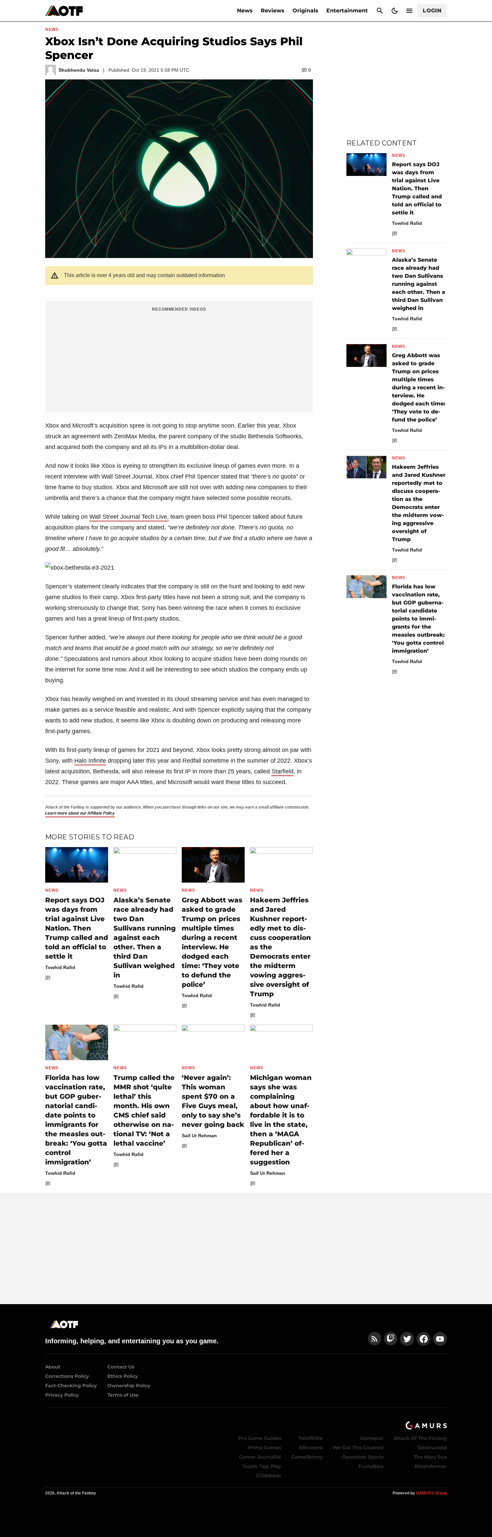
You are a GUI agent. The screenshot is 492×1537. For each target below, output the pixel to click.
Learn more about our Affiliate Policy (80, 813)
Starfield (282, 771)
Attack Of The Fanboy (420, 1438)
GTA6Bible (268, 1476)
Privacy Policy (62, 1395)
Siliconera (311, 1448)
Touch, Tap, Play (261, 1466)
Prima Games (264, 1448)
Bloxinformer (431, 1466)
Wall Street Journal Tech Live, (129, 516)
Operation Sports (363, 1457)
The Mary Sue (430, 1457)
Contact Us (120, 1367)
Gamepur (372, 1438)
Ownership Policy (128, 1386)
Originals (305, 10)
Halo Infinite (90, 760)
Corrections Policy (67, 1376)
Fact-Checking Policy (71, 1386)
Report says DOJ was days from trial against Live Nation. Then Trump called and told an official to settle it (76, 928)
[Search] (380, 10)
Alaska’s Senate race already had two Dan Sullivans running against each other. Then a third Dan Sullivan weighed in (144, 937)
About (52, 1367)
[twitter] (407, 1339)
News (245, 10)
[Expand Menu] (409, 10)
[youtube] (440, 1339)
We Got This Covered (358, 1448)
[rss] (374, 1339)
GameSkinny (307, 1457)
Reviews (272, 10)
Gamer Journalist (260, 1457)
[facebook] (423, 1339)
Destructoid (432, 1448)
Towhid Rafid (60, 967)
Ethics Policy (122, 1376)
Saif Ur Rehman (199, 1135)
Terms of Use (123, 1395)
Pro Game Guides (259, 1438)
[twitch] (390, 1339)
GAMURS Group (431, 1493)
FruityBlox (371, 1466)
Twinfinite (310, 1438)
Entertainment (347, 10)
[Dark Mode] (394, 10)
